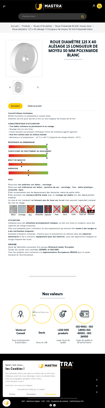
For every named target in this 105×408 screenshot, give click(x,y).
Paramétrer (31, 394)
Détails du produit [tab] (35, 106)
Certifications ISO (77, 401)
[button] (6, 403)
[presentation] (10, 87)
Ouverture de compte (59, 401)
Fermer (12, 394)
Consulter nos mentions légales (18, 385)
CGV (43, 401)
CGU (48, 401)
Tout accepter (50, 394)
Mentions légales (33, 401)
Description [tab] (15, 106)
